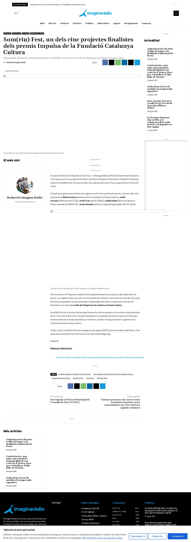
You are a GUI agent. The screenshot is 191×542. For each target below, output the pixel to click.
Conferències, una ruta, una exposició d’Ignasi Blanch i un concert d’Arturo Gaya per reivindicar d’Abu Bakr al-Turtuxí (18, 462)
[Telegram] (137, 62)
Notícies (7, 33)
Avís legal (56, 503)
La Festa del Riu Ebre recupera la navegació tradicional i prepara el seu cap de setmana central (161, 510)
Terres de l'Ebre (37, 33)
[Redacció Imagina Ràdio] (24, 185)
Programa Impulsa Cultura (60, 378)
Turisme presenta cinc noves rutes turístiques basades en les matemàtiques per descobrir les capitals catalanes (120, 403)
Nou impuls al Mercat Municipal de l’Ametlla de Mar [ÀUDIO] (70, 401)
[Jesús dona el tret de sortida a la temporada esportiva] (38, 481)
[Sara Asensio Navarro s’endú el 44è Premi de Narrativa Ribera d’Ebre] (180, 104)
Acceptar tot (177, 536)
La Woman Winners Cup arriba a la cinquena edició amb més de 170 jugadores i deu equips (159, 122)
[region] (95, 534)
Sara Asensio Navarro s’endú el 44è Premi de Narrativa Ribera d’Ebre (159, 104)
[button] (176, 13)
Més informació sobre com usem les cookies (102, 538)
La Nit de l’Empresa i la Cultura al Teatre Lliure (74, 374)
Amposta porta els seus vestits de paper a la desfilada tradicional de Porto (58, 5)
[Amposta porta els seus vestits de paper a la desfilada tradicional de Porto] (38, 443)
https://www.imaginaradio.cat (25, 202)
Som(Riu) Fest (78, 378)
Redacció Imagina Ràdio (16, 62)
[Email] (131, 62)
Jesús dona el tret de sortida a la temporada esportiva (18, 480)
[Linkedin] (124, 62)
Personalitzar (137, 536)
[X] (169, 13)
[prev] (172, 4)
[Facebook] (161, 13)
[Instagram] (165, 13)
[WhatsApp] (118, 62)
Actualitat (16, 33)
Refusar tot (157, 536)
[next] (177, 4)
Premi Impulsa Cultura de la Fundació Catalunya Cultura (113, 374)
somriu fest (90, 378)
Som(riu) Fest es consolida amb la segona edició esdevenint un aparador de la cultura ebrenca (100, 357)
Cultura (25, 33)
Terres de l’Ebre (101, 378)
